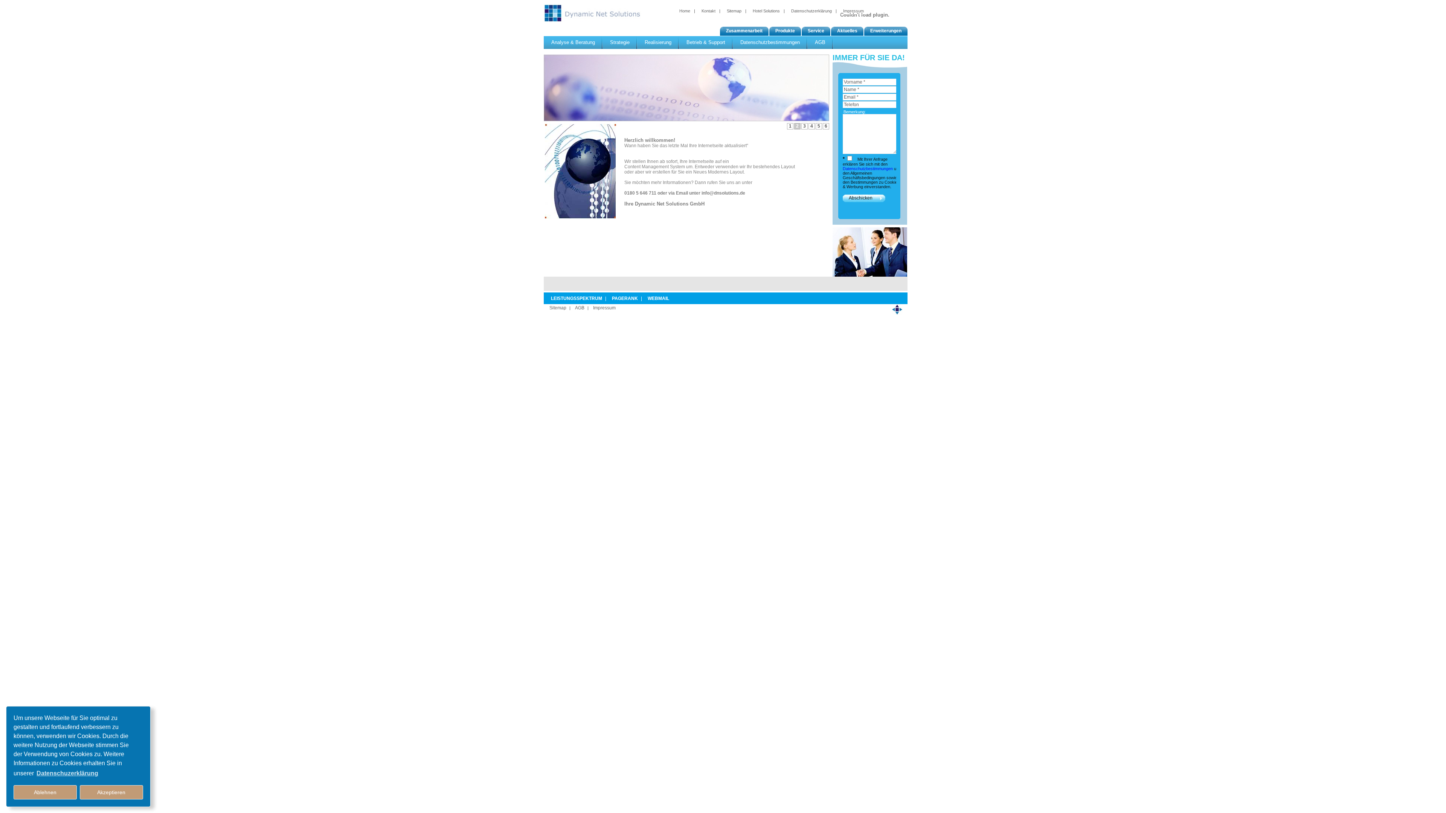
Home (684, 11)
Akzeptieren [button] (111, 792)
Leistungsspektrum (576, 298)
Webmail (658, 298)
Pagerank (625, 298)
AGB (579, 308)
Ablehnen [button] (45, 792)
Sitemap (734, 11)
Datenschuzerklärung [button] (67, 773)
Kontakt (708, 11)
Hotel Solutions (766, 11)
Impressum (853, 11)
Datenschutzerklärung (811, 11)
